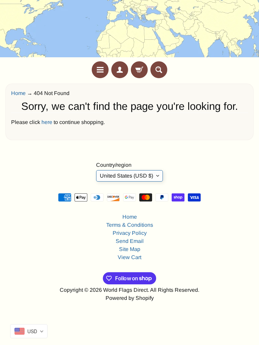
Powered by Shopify (130, 298)
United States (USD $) (126, 176)
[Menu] (100, 69)
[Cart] (139, 69)
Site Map (129, 249)
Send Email (130, 241)
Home (18, 93)
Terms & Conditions (129, 225)
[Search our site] (158, 69)
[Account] (119, 69)
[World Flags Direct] (129, 30)
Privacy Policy (130, 233)
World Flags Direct (125, 290)
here (46, 122)
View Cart (129, 257)
